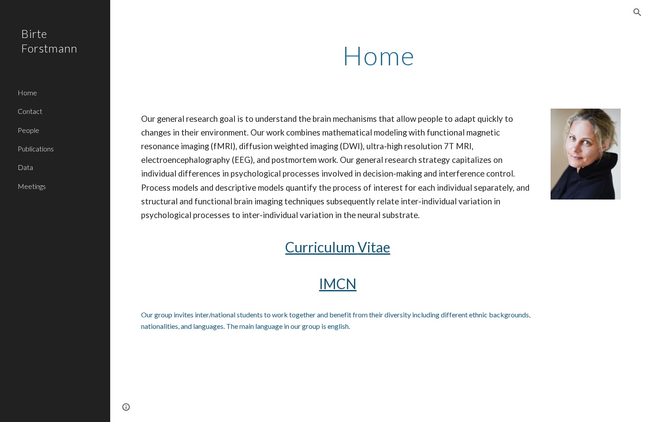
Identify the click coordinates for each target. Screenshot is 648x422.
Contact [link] (30, 111)
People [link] (28, 130)
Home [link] (27, 92)
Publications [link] (36, 148)
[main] (379, 55)
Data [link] (25, 167)
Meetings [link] (32, 186)
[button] (637, 12)
